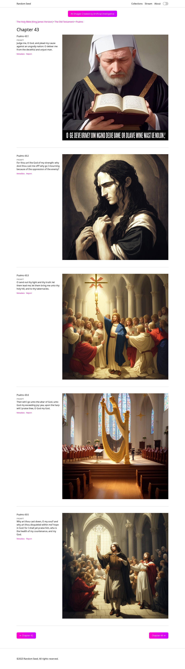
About (157, 3)
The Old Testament (64, 21)
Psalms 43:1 (23, 36)
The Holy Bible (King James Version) (35, 21)
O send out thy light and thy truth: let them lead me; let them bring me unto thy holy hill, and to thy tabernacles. (38, 285)
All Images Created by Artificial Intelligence (92, 13)
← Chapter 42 (26, 635)
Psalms (79, 21)
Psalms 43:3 (23, 275)
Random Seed (24, 3)
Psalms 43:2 (23, 155)
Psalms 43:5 (23, 514)
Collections (137, 3)
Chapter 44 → (159, 635)
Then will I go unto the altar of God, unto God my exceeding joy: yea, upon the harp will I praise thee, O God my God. (38, 405)
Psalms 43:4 (23, 394)
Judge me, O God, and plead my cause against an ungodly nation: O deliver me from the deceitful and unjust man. (37, 46)
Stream (148, 3)
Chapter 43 (28, 29)
